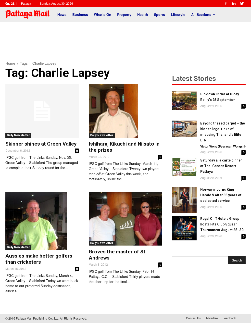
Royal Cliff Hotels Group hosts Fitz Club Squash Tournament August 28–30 (221, 224)
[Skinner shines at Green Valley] (42, 111)
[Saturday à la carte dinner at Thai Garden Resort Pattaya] (184, 167)
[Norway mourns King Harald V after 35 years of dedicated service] (184, 200)
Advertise (211, 318)
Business (80, 14)
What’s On (102, 14)
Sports (159, 14)
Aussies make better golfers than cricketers (38, 259)
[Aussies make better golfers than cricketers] (42, 221)
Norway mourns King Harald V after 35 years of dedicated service (220, 195)
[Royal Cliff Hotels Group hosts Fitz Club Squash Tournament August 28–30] (184, 228)
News (61, 14)
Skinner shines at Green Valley (41, 144)
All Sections (201, 14)
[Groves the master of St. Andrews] (125, 219)
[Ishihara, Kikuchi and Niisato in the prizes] (125, 111)
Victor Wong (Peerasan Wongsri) (223, 146)
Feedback (229, 318)
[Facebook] (225, 3)
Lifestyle (178, 14)
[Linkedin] (234, 3)
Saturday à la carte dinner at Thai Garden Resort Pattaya (221, 166)
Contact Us (193, 318)
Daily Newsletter (18, 135)
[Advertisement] (125, 39)
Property (124, 14)
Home (10, 63)
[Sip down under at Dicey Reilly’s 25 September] (184, 100)
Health (142, 14)
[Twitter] (242, 3)
